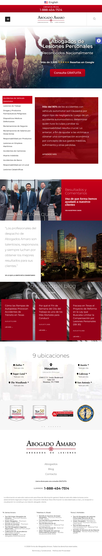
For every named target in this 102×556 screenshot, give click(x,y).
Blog (51, 469)
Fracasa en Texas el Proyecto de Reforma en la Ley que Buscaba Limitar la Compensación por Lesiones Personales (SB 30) (85, 315)
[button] (99, 40)
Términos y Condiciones (41, 551)
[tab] (17, 100)
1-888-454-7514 (56, 488)
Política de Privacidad (61, 551)
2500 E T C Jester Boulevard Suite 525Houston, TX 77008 (51, 379)
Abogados (51, 464)
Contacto (51, 474)
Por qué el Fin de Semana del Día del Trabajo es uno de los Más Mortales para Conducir (50, 312)
